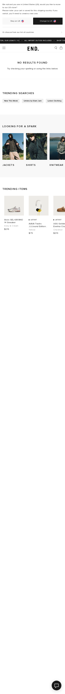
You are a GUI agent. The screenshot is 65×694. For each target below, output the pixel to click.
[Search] (55, 48)
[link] (32, 48)
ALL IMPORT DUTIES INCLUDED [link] (36, 40)
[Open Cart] (61, 47)
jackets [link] (8, 165)
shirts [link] (31, 165)
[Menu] (3, 47)
